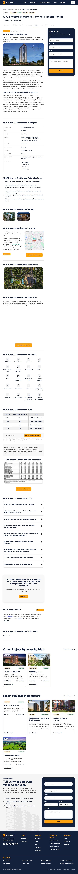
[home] (9, 2)
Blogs (55, 2)
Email (50, 51)
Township (37, 847)
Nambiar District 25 (27, 860)
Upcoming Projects (45, 2)
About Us (66, 844)
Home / (5, 9)
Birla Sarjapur (6, 860)
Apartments (17, 9)
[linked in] (4, 844)
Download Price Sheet (23, 489)
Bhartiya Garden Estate (66, 860)
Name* (46, 780)
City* (45, 801)
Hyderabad (24, 841)
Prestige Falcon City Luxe (66, 863)
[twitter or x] (7, 844)
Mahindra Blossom (46, 860)
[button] (25, 2)
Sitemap (73, 869)
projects (20, 618)
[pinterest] (13, 844)
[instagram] (10, 844)
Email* (46, 794)
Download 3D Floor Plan (23, 345)
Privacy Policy (66, 869)
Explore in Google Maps (34, 255)
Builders (62, 2)
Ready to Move (54, 840)
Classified (38, 850)
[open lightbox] (9, 216)
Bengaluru (10, 616)
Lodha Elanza (25, 863)
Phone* (46, 787)
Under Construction (55, 843)
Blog (65, 838)
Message (51, 57)
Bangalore (10, 9)
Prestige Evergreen (46, 863)
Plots (36, 844)
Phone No (51, 44)
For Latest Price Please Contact (32, 435)
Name (50, 37)
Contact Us (23, 596)
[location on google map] (34, 240)
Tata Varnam (6, 863)
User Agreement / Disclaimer (54, 869)
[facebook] (16, 844)
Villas (36, 841)
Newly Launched (54, 846)
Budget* (61, 801)
